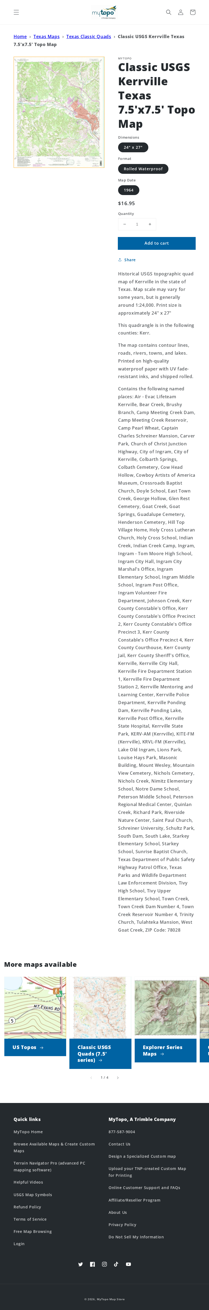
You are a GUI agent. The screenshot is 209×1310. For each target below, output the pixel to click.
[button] (16, 12)
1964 (129, 190)
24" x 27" (133, 147)
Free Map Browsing (33, 1231)
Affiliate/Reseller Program (135, 1200)
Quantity (126, 213)
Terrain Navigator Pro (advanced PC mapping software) (49, 1166)
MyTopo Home (28, 1131)
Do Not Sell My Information (136, 1236)
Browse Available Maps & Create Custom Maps (54, 1147)
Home (20, 36)
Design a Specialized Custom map (142, 1156)
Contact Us (120, 1144)
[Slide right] (118, 1078)
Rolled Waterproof (143, 168)
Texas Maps (46, 36)
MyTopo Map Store (111, 1299)
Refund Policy (27, 1206)
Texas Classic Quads (88, 36)
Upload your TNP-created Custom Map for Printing (147, 1172)
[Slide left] (91, 1078)
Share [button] (130, 259)
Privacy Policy (122, 1224)
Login (19, 1243)
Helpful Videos (28, 1182)
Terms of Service (30, 1219)
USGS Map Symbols (33, 1194)
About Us (118, 1212)
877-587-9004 (122, 1131)
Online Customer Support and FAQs (144, 1187)
